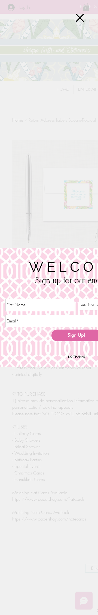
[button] (79, 18)
